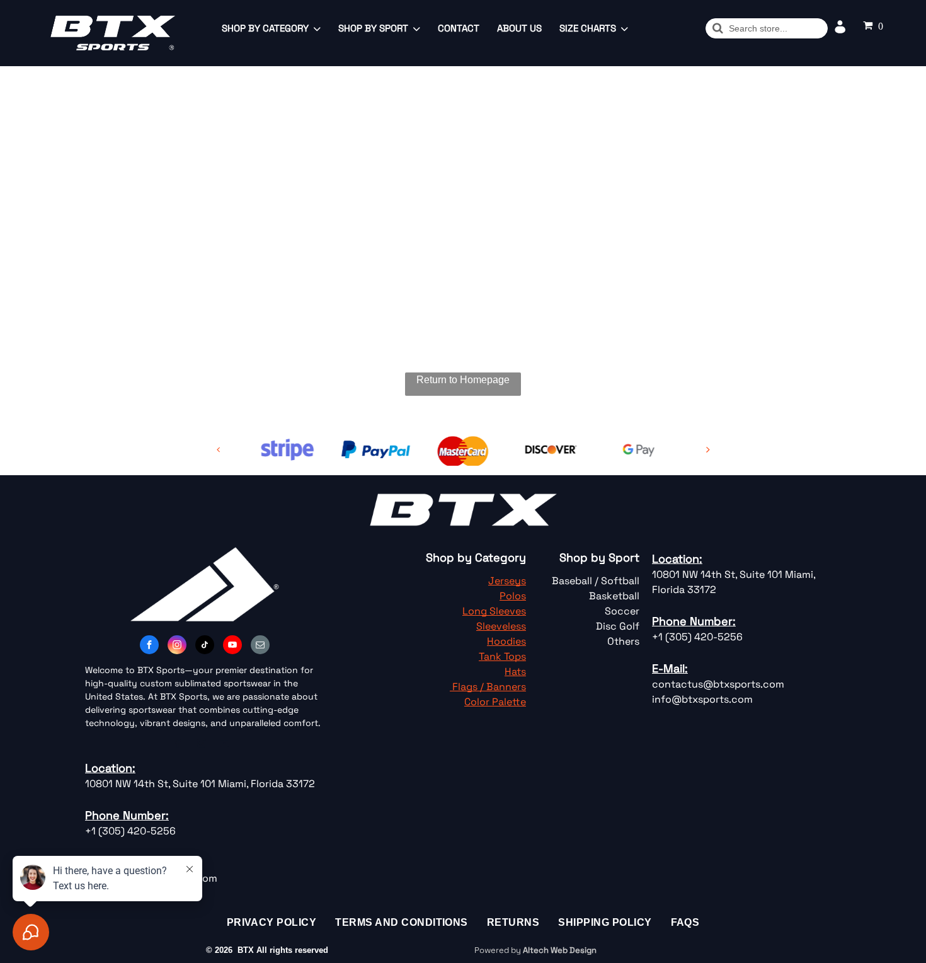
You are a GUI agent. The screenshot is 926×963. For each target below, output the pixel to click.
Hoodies (506, 641)
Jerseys (507, 580)
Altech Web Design (560, 950)
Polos (513, 596)
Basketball (614, 596)
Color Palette (495, 701)
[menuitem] (271, 922)
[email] (260, 646)
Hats (515, 671)
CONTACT (458, 28)
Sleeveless (501, 626)
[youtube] (232, 646)
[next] (708, 449)
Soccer (622, 611)
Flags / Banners (489, 686)
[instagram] (177, 646)
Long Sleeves (494, 611)
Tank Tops (502, 656)
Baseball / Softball (595, 580)
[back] (219, 449)
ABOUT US (519, 28)
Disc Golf (617, 626)
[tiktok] (204, 646)
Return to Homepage (463, 379)
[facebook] (149, 646)
